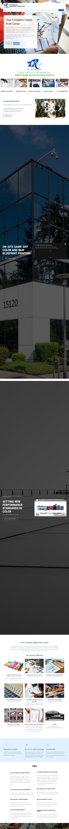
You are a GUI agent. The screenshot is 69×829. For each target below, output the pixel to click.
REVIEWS (38, 10)
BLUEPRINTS (32, 10)
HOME (27, 10)
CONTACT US (54, 10)
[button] (9, 43)
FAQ (49, 10)
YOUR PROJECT (44, 10)
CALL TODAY (61, 10)
